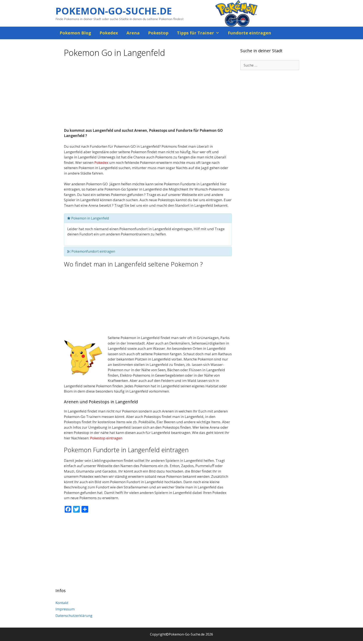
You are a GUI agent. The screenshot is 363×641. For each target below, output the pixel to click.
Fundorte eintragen (249, 33)
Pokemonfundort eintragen (93, 251)
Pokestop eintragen (106, 438)
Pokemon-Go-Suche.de (113, 10)
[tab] (148, 218)
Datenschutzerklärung (73, 615)
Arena (133, 33)
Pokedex (109, 33)
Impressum (65, 609)
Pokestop (158, 33)
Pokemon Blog (75, 33)
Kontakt (61, 602)
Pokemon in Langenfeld (89, 218)
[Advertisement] (148, 94)
